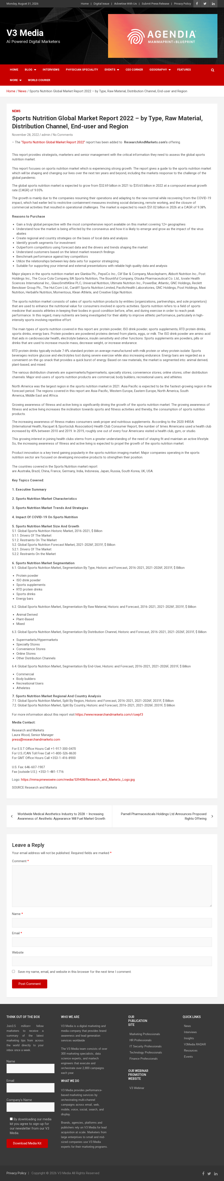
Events (110, 69)
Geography (158, 69)
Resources (191, 1050)
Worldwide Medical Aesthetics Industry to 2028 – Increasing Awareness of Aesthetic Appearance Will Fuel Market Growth (61, 816)
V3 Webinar (137, 1088)
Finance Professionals (144, 1058)
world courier (39, 80)
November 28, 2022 (25, 135)
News (16, 111)
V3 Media (25, 33)
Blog (28, 69)
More (14, 80)
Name (17, 914)
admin (46, 135)
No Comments (63, 135)
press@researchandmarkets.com (36, 739)
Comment (20, 861)
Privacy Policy (182, 3)
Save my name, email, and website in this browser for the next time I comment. (74, 972)
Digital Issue (101, 3)
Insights (189, 1038)
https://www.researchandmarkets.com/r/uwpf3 (109, 714)
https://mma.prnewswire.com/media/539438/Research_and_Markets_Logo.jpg (78, 780)
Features (184, 69)
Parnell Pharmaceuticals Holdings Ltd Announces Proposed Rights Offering (163, 816)
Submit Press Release (155, 3)
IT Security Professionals (146, 1046)
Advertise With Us (125, 3)
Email (17, 933)
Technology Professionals (146, 1052)
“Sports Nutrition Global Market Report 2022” (53, 142)
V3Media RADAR (195, 1044)
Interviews (51, 69)
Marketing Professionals (145, 1034)
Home (85, 3)
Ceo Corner (134, 69)
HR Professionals (141, 1040)
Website (18, 952)
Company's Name (19, 1100)
